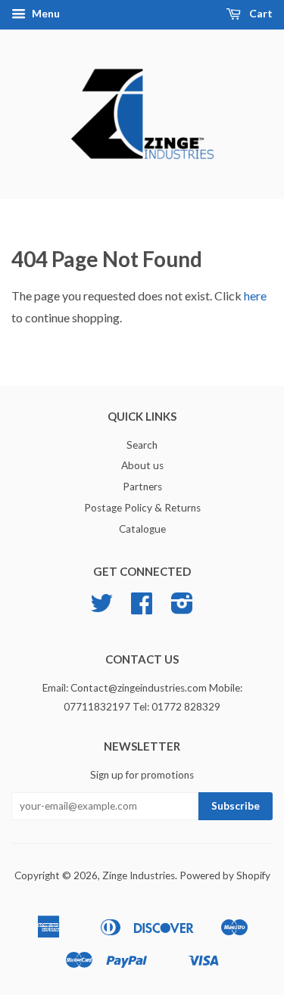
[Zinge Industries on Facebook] (141, 608)
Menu (45, 13)
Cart (260, 13)
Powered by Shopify (224, 875)
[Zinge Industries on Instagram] (182, 608)
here (255, 295)
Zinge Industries (138, 875)
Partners (142, 486)
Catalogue (142, 529)
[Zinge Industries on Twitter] (101, 608)
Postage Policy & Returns (142, 508)
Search (142, 445)
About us (142, 465)
